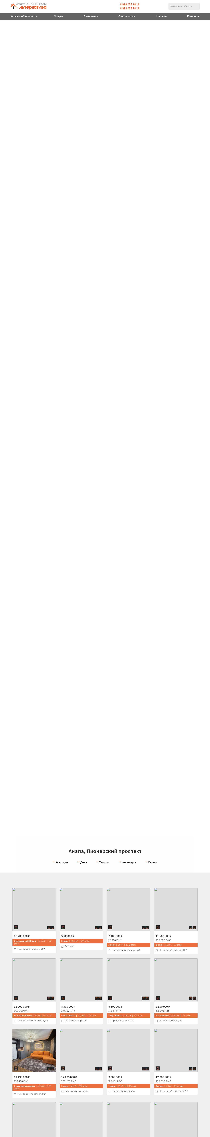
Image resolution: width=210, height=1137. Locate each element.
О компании (90, 16)
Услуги (58, 16)
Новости (161, 16)
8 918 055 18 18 (129, 4)
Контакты (193, 16)
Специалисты (126, 16)
